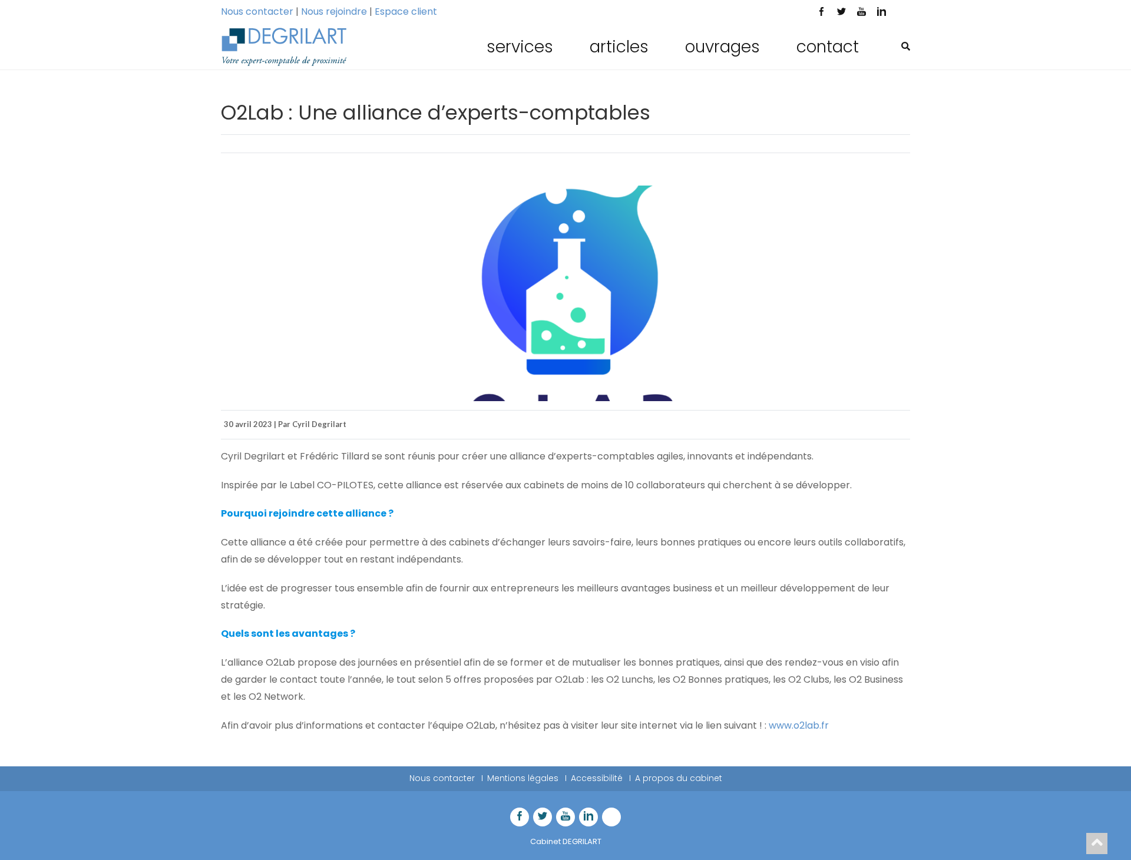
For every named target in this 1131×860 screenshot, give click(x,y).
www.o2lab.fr (799, 725)
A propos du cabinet (678, 778)
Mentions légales (522, 778)
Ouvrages (722, 46)
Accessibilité (597, 778)
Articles (619, 46)
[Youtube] (861, 13)
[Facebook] (821, 13)
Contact (827, 46)
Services (520, 46)
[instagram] (901, 13)
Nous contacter (257, 11)
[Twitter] (841, 13)
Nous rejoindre (334, 11)
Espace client (406, 11)
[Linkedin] (881, 13)
